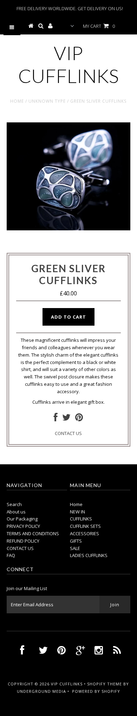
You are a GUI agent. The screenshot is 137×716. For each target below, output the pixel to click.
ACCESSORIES (84, 533)
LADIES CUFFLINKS (88, 555)
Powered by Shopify (96, 691)
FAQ (11, 555)
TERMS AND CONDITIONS (33, 533)
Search (14, 504)
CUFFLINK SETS (85, 526)
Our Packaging (22, 519)
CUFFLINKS (81, 519)
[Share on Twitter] (66, 419)
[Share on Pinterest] (79, 419)
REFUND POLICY (23, 541)
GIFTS (76, 541)
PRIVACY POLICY (23, 526)
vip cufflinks (68, 64)
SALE (75, 548)
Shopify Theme (104, 683)
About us (16, 512)
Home (17, 101)
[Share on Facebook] (56, 419)
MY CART (99, 26)
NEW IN (77, 512)
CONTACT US (68, 433)
